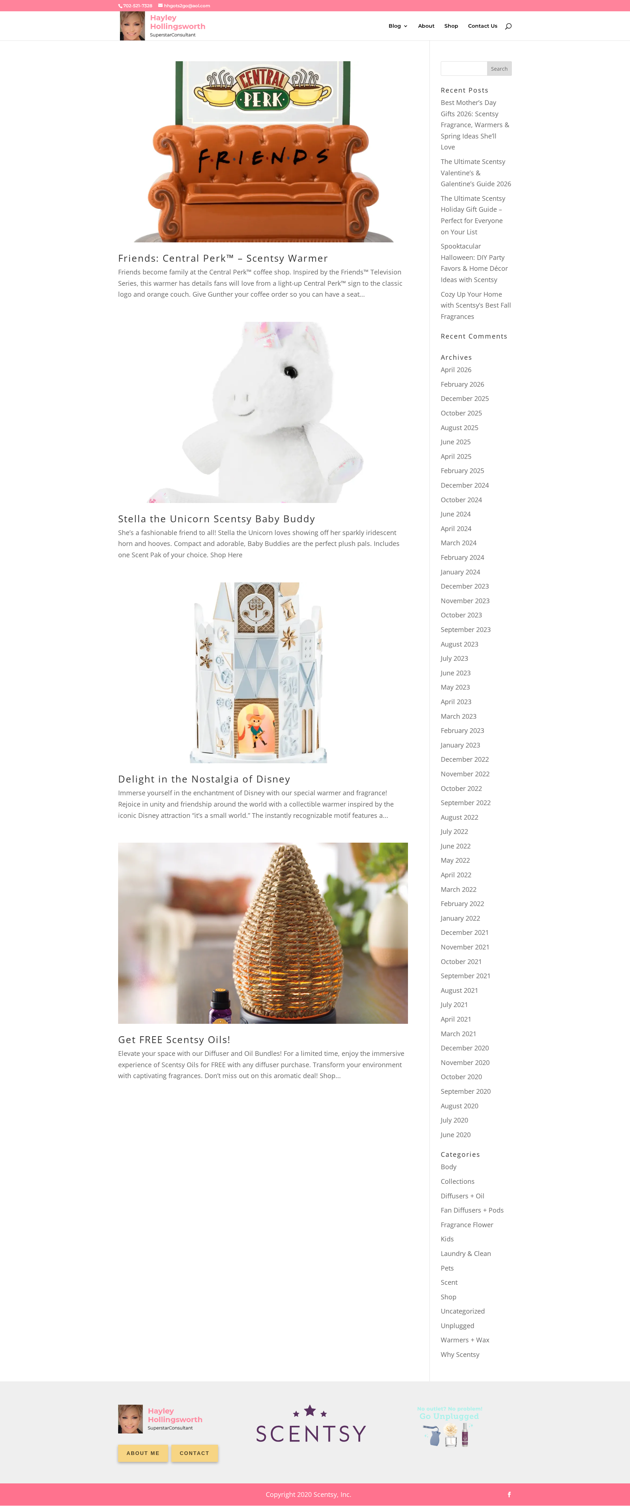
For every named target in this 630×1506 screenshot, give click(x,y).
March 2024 (459, 542)
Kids (447, 1238)
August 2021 (459, 990)
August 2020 (459, 1105)
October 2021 (461, 961)
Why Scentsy (460, 1354)
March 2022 (459, 889)
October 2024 (461, 499)
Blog (395, 26)
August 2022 (459, 817)
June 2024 (456, 514)
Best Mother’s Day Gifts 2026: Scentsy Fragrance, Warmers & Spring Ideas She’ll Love (475, 124)
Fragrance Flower (467, 1224)
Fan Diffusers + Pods (472, 1210)
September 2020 (466, 1091)
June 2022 (456, 846)
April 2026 (456, 369)
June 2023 (456, 672)
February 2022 (462, 903)
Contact (195, 1453)
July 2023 (454, 658)
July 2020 (454, 1120)
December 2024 (465, 485)
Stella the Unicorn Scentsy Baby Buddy (216, 518)
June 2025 (456, 441)
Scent (449, 1282)
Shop (451, 26)
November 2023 (465, 600)
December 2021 (465, 932)
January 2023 (460, 745)
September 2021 (466, 975)
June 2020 (456, 1134)
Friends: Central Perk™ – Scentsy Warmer (223, 258)
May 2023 (455, 687)
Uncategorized (463, 1311)
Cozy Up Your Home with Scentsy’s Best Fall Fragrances (476, 305)
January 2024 (460, 571)
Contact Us (482, 26)
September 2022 (466, 802)
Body (448, 1166)
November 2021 (465, 947)
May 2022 (455, 860)
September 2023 (466, 629)
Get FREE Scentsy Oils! (174, 1039)
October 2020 (461, 1076)
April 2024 (456, 528)
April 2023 (456, 701)
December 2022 (465, 759)
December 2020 (465, 1047)
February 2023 (462, 730)
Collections (458, 1181)
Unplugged (457, 1325)
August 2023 (459, 644)
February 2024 (462, 557)
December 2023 (465, 586)
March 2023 (459, 716)
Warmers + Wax (465, 1339)
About (426, 26)
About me (143, 1453)
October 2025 (461, 413)
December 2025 (465, 398)
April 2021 (456, 1019)
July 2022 (454, 831)
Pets (447, 1268)
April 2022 (456, 874)
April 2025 (456, 456)
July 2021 (454, 1004)
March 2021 (459, 1033)
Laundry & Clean (466, 1253)
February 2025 (462, 470)
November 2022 (465, 773)
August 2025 (459, 427)
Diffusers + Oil (463, 1195)
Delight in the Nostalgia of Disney (204, 778)
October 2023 (461, 614)
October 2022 (461, 788)
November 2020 (465, 1062)
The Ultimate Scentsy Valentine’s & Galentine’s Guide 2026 (476, 172)
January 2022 (460, 918)
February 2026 (462, 384)
